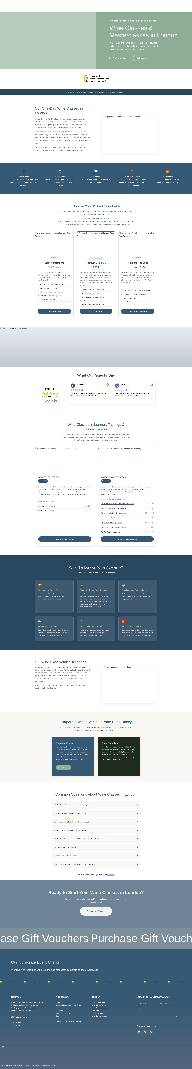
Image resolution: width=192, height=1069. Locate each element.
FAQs (58, 1019)
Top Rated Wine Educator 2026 (99, 77)
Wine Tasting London (99, 1016)
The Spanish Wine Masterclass (112, 518)
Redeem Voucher (17, 1025)
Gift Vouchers (131, 7)
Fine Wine (95, 1011)
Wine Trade (103, 7)
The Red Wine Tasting (46, 511)
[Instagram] (150, 1032)
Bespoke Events (118, 7)
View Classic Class (54, 311)
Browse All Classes (96, 911)
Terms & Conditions (32, 1065)
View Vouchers (16, 1022)
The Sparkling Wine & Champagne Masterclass (117, 503)
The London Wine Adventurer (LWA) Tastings (27, 1002)
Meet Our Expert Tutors (64, 1013)
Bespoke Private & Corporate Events (68, 1005)
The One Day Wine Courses (21, 1011)
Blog (162, 7)
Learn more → (63, 767)
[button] (155, 394)
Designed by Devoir (49, 1065)
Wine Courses (88, 7)
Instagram (111, 875)
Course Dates (143, 7)
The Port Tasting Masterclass (111, 532)
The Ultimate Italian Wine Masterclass (114, 513)
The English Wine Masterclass (111, 522)
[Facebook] (145, 1032)
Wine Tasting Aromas (99, 1008)
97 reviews (55, 396)
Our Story (154, 7)
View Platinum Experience (138, 311)
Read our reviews (118, 92)
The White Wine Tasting (46, 506)
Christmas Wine (97, 1013)
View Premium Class (96, 311)
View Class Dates (120, 58)
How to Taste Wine (98, 1002)
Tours (58, 1002)
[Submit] (176, 1016)
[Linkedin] (139, 1032)
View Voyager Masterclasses (127, 539)
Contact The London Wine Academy (68, 1021)
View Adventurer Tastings (65, 539)
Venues (58, 1008)
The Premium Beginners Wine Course (24, 1005)
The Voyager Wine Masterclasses (23, 1008)
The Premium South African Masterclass (115, 527)
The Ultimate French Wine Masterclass (114, 508)
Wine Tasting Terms (99, 1005)
